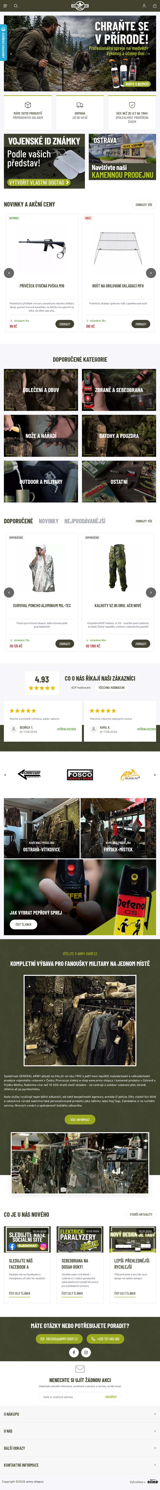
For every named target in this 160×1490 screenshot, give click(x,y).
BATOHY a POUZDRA (119, 435)
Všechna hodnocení (111, 687)
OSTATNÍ (119, 481)
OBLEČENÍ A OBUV (41, 389)
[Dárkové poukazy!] (80, 53)
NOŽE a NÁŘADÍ (41, 435)
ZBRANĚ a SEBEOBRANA (119, 389)
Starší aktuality (141, 1214)
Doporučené (18, 520)
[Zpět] (11, 53)
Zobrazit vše (144, 204)
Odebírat (111, 1397)
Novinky (49, 520)
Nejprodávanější (84, 520)
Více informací (80, 1119)
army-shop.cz (35, 1481)
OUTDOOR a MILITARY (41, 481)
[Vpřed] (149, 53)
